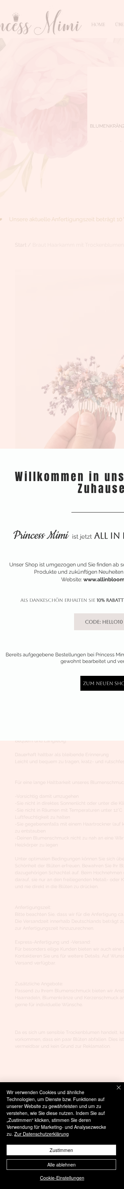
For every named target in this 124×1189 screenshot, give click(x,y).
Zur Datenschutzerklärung (41, 1133)
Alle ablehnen (61, 1164)
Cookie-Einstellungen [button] (62, 1177)
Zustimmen (61, 1150)
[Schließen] (115, 1091)
